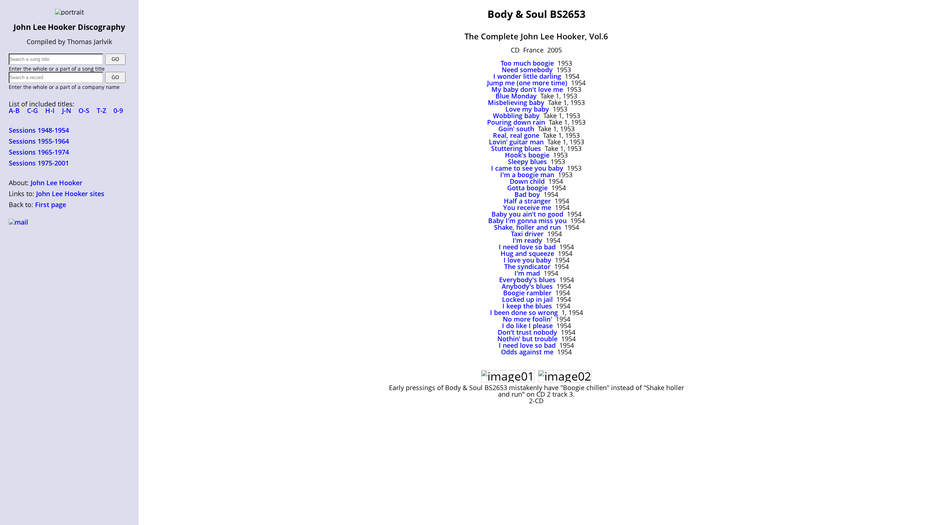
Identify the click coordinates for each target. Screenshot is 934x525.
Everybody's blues (527, 279)
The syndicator (527, 266)
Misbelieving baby (516, 102)
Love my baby (527, 109)
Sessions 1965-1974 (39, 152)
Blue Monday (516, 96)
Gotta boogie (527, 187)
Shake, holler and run (527, 227)
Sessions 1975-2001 (39, 163)
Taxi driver (527, 233)
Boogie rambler (527, 292)
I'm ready (527, 240)
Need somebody (527, 69)
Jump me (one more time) (527, 82)
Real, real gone (516, 135)
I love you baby (527, 260)
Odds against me (527, 351)
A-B (14, 110)
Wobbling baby (516, 115)
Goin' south (516, 128)
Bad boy (527, 194)
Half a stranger (527, 201)
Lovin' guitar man (516, 141)
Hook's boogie (527, 155)
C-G (32, 110)
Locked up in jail (527, 299)
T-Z (101, 110)
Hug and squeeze (527, 253)
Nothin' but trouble (527, 338)
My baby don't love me (527, 89)
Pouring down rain (516, 122)
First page (50, 204)
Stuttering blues (516, 148)
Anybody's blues (527, 286)
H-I (50, 110)
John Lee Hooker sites (70, 193)
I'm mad (527, 273)
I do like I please (527, 325)
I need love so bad (527, 246)
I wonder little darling (527, 76)
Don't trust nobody (527, 332)
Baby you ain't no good (527, 214)
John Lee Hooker (56, 182)
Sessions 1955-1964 (39, 141)
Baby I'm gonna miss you (527, 220)
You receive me (527, 207)
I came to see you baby (527, 168)
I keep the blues (527, 306)
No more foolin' (527, 319)
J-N (66, 110)
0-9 (118, 110)
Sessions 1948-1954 (39, 130)
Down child (527, 181)
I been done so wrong (524, 312)
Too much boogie (527, 63)
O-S (83, 110)
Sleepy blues (527, 161)
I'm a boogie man (527, 174)
